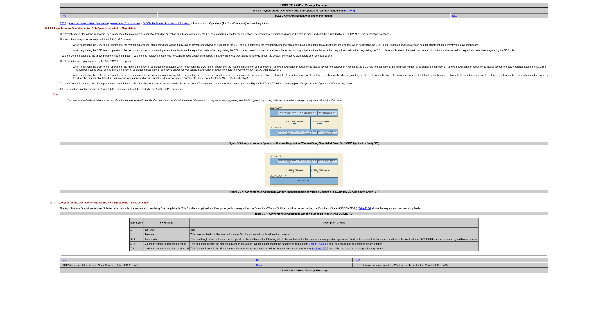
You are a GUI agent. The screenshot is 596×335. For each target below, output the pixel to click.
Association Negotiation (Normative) (89, 23)
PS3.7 (63, 23)
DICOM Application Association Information (166, 23)
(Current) (349, 10)
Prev (63, 15)
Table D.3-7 (365, 208)
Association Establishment (125, 23)
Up (257, 260)
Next (454, 15)
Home (259, 265)
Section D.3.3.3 (317, 244)
